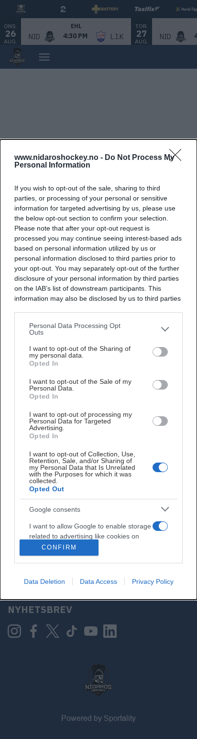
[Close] (178, 158)
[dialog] (98, 369)
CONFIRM (59, 547)
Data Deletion (44, 581)
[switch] (160, 352)
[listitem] (98, 329)
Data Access (98, 581)
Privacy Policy (153, 581)
